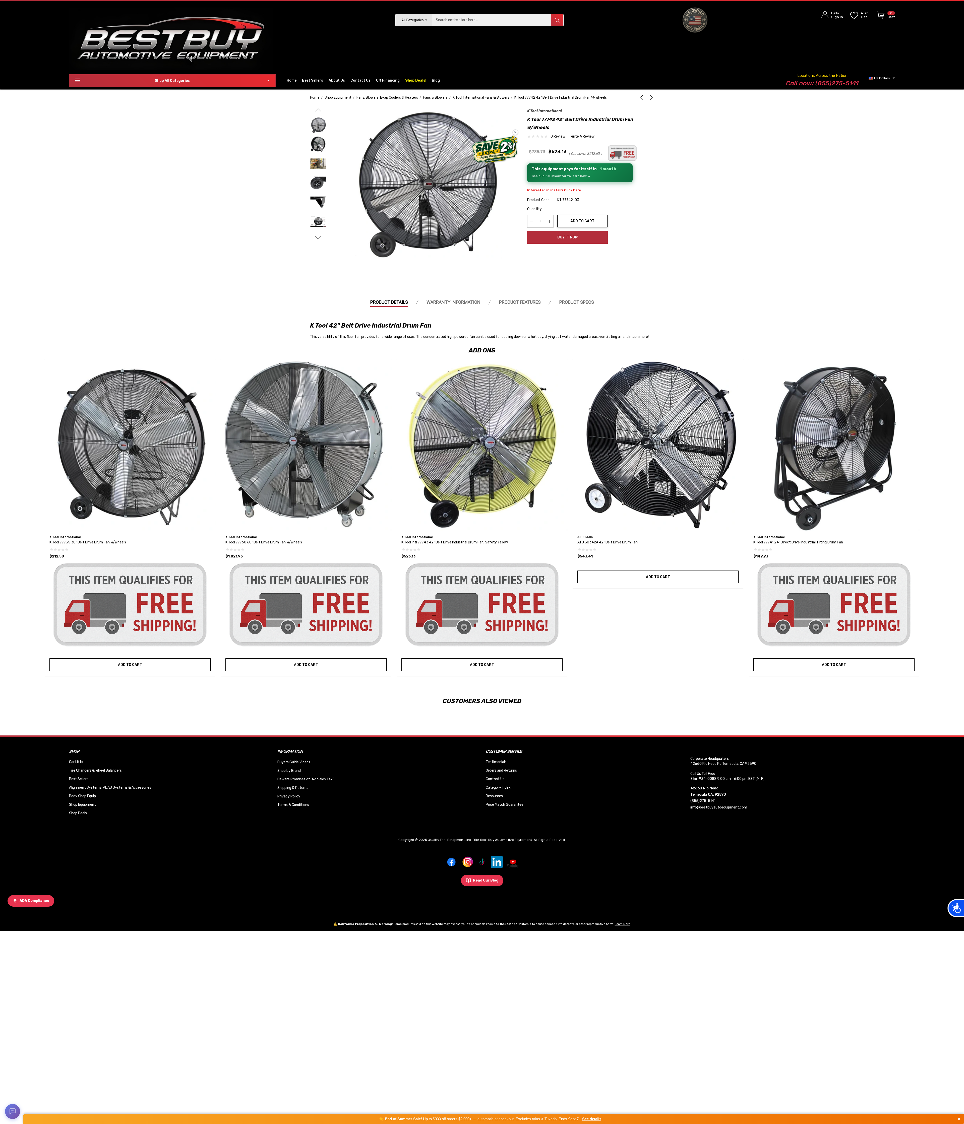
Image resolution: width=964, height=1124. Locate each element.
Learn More (622, 924)
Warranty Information (453, 302)
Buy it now (567, 237)
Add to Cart (582, 221)
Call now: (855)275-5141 (822, 83)
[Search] (557, 20)
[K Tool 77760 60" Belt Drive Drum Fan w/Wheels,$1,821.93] (306, 445)
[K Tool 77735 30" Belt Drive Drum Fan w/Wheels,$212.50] (130, 445)
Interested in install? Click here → (556, 190)
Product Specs (576, 302)
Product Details (389, 302)
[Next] (650, 97)
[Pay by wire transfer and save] (495, 150)
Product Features (520, 302)
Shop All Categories (172, 81)
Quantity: (535, 209)
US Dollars (881, 78)
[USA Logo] (694, 20)
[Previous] (642, 97)
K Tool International (544, 111)
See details (591, 1119)
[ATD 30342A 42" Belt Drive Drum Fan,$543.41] (658, 445)
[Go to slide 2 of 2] (318, 110)
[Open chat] (12, 1111)
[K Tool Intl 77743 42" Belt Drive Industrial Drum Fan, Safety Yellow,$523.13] (482, 445)
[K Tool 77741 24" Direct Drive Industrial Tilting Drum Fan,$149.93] (834, 445)
